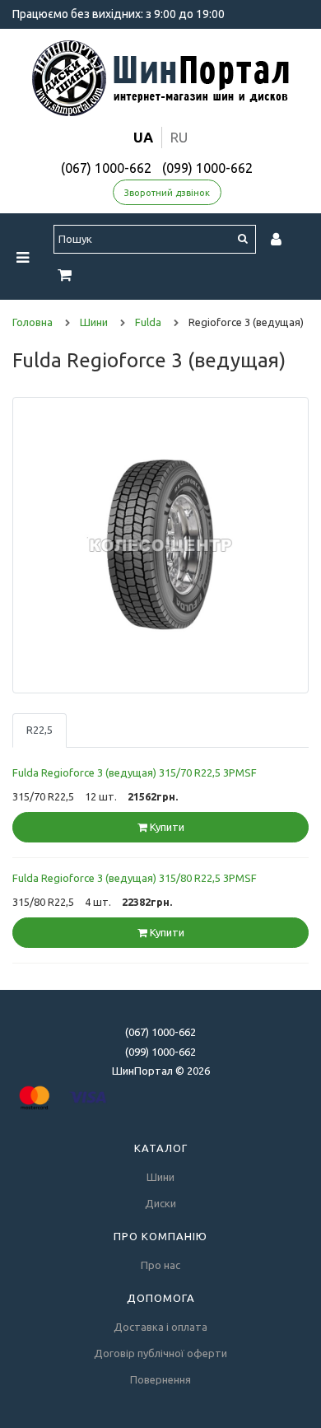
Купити (165, 827)
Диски (160, 1203)
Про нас (160, 1265)
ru (179, 137)
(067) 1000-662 (106, 168)
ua (143, 137)
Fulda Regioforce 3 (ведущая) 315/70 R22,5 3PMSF (134, 772)
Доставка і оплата (160, 1326)
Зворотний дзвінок (167, 193)
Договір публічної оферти (160, 1353)
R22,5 (39, 729)
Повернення (160, 1379)
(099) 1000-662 (207, 168)
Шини (160, 1177)
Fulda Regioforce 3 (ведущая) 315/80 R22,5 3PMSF (134, 878)
